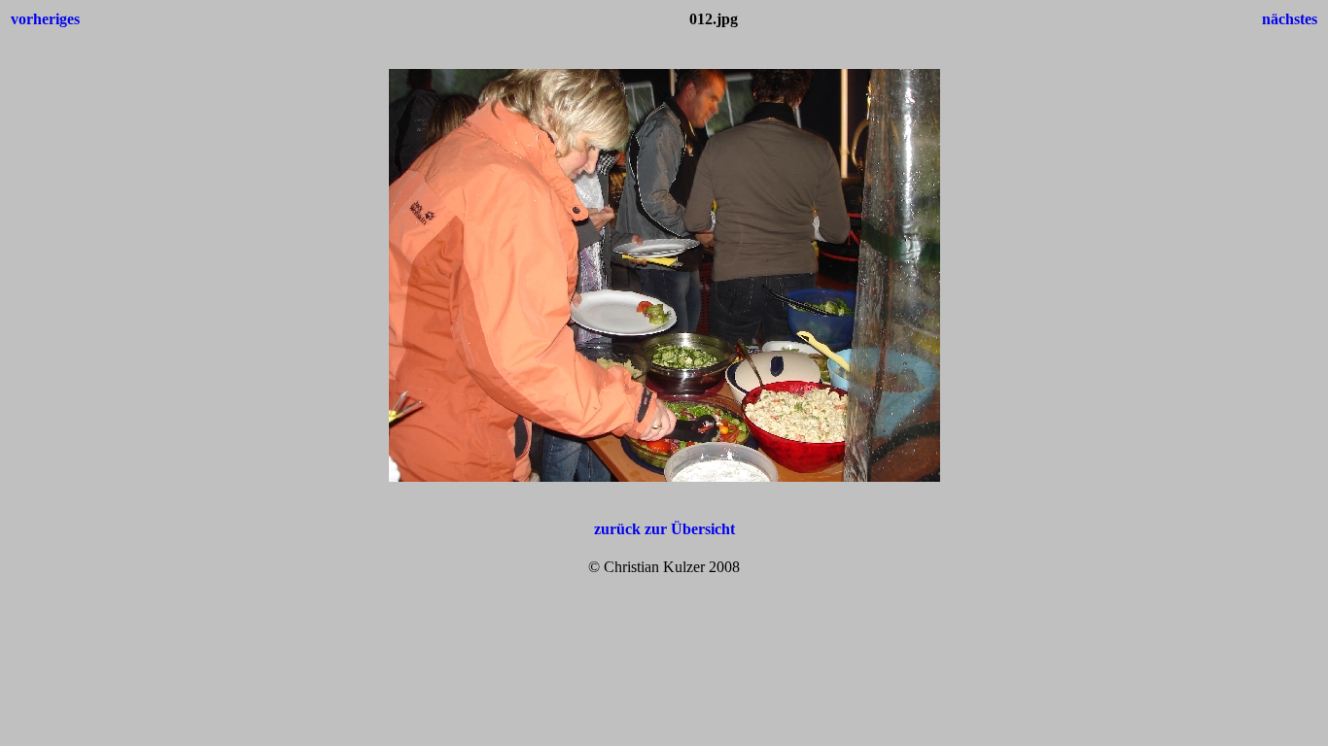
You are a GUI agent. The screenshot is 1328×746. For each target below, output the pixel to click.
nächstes (1289, 19)
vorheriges (45, 19)
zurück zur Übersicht (664, 529)
